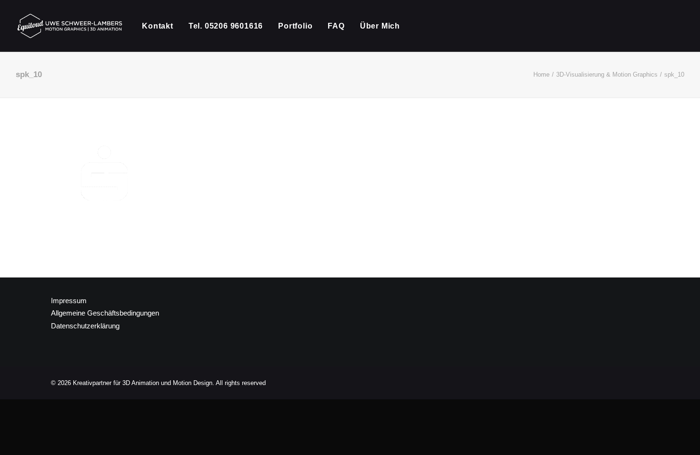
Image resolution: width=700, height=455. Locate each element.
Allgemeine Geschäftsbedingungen (105, 313)
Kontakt (157, 26)
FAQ (336, 26)
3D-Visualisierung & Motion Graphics (607, 74)
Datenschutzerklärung (85, 326)
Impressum (69, 301)
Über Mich (380, 26)
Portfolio (295, 26)
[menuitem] (161, 26)
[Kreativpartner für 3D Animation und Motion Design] (70, 26)
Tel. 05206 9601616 (226, 26)
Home (541, 74)
